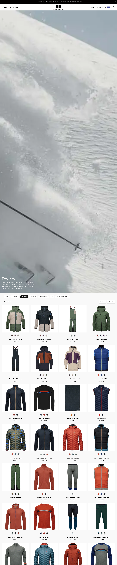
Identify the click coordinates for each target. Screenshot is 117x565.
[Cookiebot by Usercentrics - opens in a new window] (86, 270)
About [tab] (82, 275)
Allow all (81, 293)
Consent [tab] (34, 275)
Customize (57, 293)
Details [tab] (58, 275)
